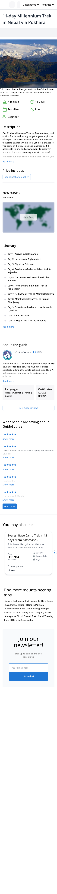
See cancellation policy (17, 176)
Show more (8, 438)
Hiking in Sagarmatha (22, 620)
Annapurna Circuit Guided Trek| (21, 616)
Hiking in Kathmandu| (15, 601)
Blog (5, 762)
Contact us (33, 724)
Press (5, 731)
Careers (7, 738)
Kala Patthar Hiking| (15, 605)
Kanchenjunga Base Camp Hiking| (22, 608)
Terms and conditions (39, 738)
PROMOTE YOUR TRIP (17, 780)
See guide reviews (28, 407)
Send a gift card (10, 745)
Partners (7, 724)
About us (7, 717)
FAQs (31, 731)
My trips (32, 717)
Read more (8, 161)
